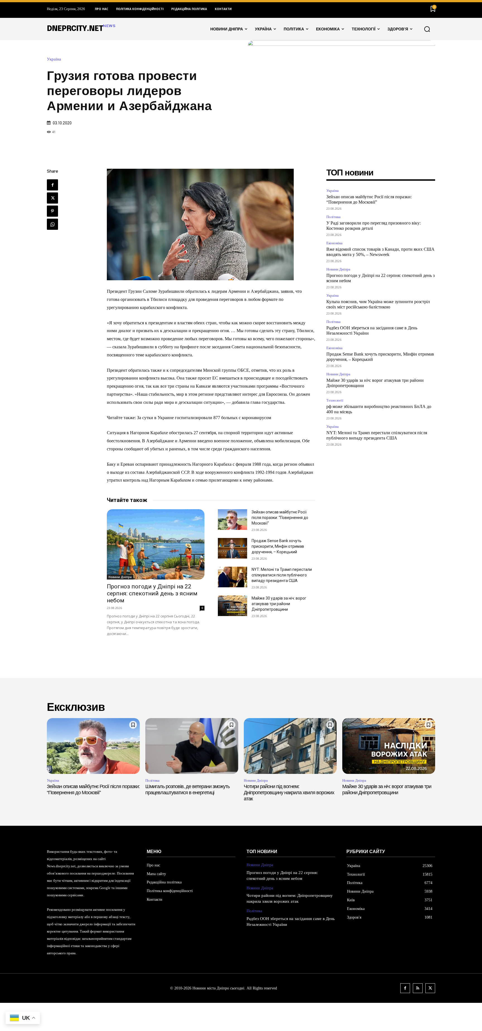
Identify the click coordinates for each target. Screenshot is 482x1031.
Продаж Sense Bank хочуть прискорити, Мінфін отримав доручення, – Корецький (278, 546)
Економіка (334, 243)
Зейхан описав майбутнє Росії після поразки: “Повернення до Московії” (280, 517)
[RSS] (418, 988)
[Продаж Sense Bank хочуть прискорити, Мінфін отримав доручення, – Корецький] (232, 548)
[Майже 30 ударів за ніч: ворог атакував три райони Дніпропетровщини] (232, 605)
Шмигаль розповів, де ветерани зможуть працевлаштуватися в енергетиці (187, 789)
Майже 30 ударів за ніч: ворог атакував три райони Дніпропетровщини (279, 604)
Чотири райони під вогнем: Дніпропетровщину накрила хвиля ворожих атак (289, 792)
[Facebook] (52, 184)
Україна (54, 59)
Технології (334, 400)
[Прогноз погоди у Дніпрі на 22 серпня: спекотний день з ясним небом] (155, 544)
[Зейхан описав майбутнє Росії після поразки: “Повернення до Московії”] (232, 519)
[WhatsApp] (52, 224)
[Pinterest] (52, 211)
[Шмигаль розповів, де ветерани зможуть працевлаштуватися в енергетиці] (191, 746)
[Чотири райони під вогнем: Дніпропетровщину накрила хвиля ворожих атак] (290, 746)
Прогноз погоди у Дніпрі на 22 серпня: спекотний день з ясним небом (152, 593)
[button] (427, 29)
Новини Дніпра (120, 577)
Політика (333, 217)
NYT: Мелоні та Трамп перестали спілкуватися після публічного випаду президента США (282, 575)
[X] (52, 198)
